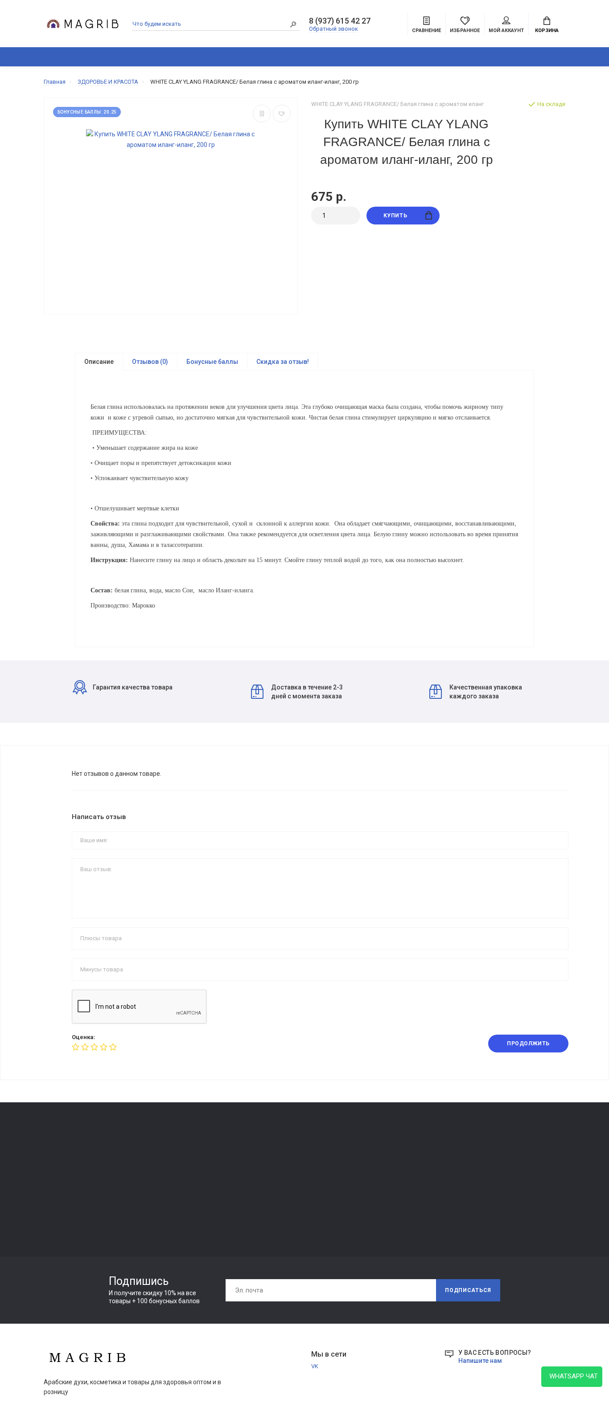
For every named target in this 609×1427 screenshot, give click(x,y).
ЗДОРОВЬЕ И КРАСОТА (147, 57)
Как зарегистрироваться (184, 1180)
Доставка (269, 1155)
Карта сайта (378, 1155)
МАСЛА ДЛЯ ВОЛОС (71, 1215)
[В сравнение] (262, 113)
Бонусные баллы (212, 361)
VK (314, 1366)
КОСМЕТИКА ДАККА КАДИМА (330, 57)
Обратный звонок (333, 28)
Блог (541, 57)
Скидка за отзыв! (282, 361)
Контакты (163, 1155)
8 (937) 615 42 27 (339, 20)
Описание (99, 361)
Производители (384, 1168)
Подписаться (468, 1290)
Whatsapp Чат (572, 1376)
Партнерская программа (289, 1193)
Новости (574, 57)
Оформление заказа (390, 1180)
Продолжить (528, 1043)
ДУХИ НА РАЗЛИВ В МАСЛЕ (425, 57)
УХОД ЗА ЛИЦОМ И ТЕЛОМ (80, 1203)
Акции (370, 1193)
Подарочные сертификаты (186, 1205)
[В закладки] (282, 113)
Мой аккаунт (506, 30)
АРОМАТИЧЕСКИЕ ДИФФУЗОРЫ (240, 57)
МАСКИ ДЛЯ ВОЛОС (71, 1190)
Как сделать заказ (175, 1193)
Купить (395, 215)
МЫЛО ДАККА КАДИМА (76, 1178)
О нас (157, 1168)
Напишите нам (480, 1360)
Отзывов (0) (150, 361)
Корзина (547, 30)
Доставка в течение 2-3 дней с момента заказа (307, 692)
